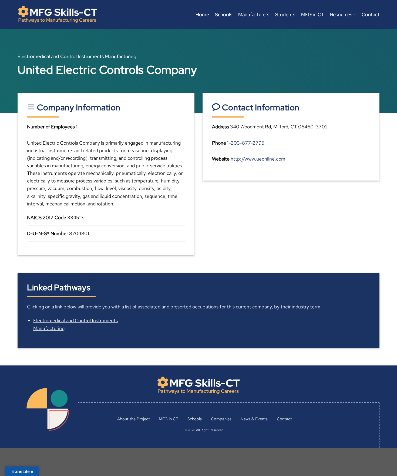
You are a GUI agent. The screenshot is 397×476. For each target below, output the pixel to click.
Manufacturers (253, 14)
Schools (223, 14)
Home (202, 14)
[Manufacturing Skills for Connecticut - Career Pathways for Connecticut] (57, 14)
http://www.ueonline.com (258, 159)
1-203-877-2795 (245, 143)
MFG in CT (312, 14)
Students (285, 14)
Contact (370, 14)
